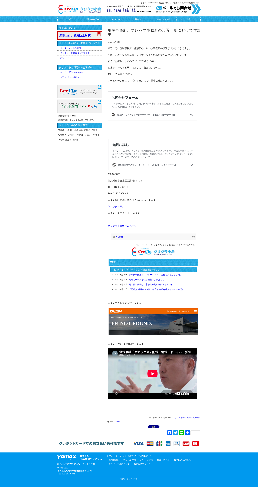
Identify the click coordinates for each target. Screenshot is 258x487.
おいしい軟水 (117, 19)
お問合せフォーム (142, 464)
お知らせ (64, 58)
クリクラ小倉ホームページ (122, 226)
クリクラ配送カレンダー (71, 72)
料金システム (141, 19)
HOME (119, 236)
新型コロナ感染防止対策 (75, 35)
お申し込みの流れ (164, 19)
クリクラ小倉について (188, 19)
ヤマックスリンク (117, 206)
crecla (117, 421)
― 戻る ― (154, 427)
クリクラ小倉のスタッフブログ (186, 417)
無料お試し (69, 19)
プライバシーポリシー (70, 77)
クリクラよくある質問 (70, 48)
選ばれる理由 (93, 19)
